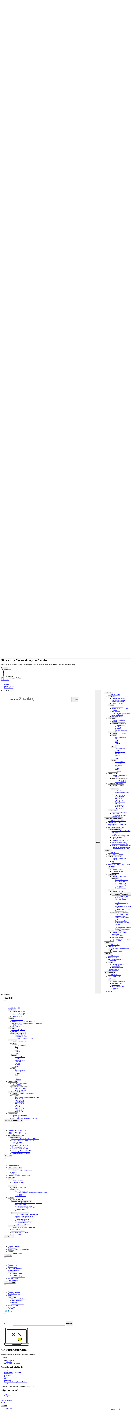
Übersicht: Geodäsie (117, 891)
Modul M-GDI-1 (120, 802)
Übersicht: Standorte (117, 707)
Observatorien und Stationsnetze (117, 930)
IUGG (117, 768)
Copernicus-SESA (120, 886)
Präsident (114, 721)
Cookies (3, 1402)
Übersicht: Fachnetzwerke (119, 733)
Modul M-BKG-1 (120, 795)
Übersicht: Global (120, 762)
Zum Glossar (8, 1408)
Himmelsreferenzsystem (122, 922)
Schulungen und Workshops (116, 783)
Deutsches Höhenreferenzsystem (121, 847)
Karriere (108, 954)
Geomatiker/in (116, 966)
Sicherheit (114, 861)
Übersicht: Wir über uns (118, 698)
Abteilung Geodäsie (120, 725)
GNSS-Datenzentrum (118, 839)
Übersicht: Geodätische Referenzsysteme (121, 915)
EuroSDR (118, 753)
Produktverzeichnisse (118, 986)
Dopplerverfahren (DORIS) (123, 909)
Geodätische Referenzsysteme (120, 912)
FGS (116, 742)
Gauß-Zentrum (112, 946)
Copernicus (115, 878)
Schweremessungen (120, 911)
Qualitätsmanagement (118, 701)
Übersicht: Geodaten (117, 869)
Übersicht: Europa (120, 748)
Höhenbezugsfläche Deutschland (121, 848)
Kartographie (111, 866)
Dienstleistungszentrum (114, 822)
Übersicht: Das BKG (114, 695)
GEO (116, 770)
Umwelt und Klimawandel (115, 854)
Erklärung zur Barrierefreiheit (12, 1372)
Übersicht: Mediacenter (114, 975)
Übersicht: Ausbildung (118, 964)
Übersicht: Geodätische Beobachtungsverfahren (122, 897)
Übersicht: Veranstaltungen (119, 775)
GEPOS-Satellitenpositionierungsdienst (120, 834)
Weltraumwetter (116, 863)
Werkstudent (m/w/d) (114, 970)
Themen (108, 851)
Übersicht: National (120, 737)
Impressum (7, 1375)
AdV (116, 738)
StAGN (117, 758)
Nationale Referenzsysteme (123, 927)
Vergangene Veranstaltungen (119, 778)
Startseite (9, 1362)
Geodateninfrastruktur (118, 871)
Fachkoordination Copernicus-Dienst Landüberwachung (120, 883)
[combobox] (45, 698)
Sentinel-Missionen (120, 888)
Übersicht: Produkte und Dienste (117, 821)
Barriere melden (8, 1373)
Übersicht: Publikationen (119, 981)
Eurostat (117, 755)
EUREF (117, 756)
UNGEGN (118, 771)
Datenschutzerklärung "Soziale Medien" (15, 1382)
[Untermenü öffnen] (118, 1409)
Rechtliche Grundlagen (118, 700)
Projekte (111, 950)
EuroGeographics (120, 752)
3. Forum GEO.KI (117, 776)
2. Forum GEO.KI (120, 782)
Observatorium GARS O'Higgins (121, 939)
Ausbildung (111, 962)
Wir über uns (112, 696)
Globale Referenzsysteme (122, 929)
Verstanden (4, 668)
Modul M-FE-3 (119, 800)
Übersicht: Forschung (114, 945)
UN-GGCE (118, 765)
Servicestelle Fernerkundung (116, 827)
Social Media (111, 990)
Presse (110, 978)
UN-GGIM (118, 763)
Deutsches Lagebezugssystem (120, 844)
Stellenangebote (112, 957)
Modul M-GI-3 (119, 805)
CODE (117, 750)
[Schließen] (5, 1000)
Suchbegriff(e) (14, 699)
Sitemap (6, 1370)
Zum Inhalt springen (6, 669)
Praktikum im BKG (113, 969)
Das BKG (109, 693)
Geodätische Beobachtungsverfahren (121, 894)
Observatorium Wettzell (118, 716)
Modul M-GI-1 (119, 803)
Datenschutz (7, 1380)
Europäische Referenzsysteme (120, 925)
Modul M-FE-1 (119, 797)
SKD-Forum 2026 (120, 780)
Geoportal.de (115, 873)
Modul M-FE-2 (119, 798)
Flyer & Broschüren (117, 983)
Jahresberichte (116, 985)
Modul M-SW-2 (119, 808)
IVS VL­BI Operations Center (120, 840)
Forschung (109, 943)
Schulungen (115, 788)
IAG (116, 766)
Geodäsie (111, 889)
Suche (8, 1360)
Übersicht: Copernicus (121, 880)
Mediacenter (110, 973)
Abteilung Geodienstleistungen (121, 729)
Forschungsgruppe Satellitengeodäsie (118, 948)
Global (114, 760)
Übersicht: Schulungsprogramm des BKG (122, 792)
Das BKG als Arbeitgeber (115, 959)
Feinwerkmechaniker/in (118, 967)
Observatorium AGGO (118, 937)
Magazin (110, 991)
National (114, 735)
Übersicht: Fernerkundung (119, 876)
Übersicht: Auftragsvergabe (119, 812)
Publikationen (112, 980)
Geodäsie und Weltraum (115, 829)
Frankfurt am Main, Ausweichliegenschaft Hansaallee (121, 712)
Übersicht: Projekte (117, 951)
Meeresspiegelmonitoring (119, 842)
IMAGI (117, 745)
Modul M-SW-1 (119, 806)
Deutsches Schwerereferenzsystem (121, 845)
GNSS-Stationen (116, 940)
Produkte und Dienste (113, 819)
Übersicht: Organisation (118, 720)
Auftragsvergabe (113, 810)
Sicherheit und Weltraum (115, 856)
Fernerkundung (112, 874)
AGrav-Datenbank (117, 837)
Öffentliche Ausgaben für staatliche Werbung (119, 815)
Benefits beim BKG (113, 960)
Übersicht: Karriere (113, 956)
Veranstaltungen (113, 773)
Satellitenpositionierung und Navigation (119, 864)
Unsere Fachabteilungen (118, 723)
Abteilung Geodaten (121, 727)
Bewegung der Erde (121, 921)
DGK (116, 740)
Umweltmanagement (117, 703)
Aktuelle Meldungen (114, 976)
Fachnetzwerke (113, 731)
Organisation (112, 718)
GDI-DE (117, 743)
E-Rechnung (115, 813)
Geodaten (111, 868)
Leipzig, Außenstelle (117, 715)
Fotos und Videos (113, 988)
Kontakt (6, 1363)
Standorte (111, 705)
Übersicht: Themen (113, 853)
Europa (114, 747)
